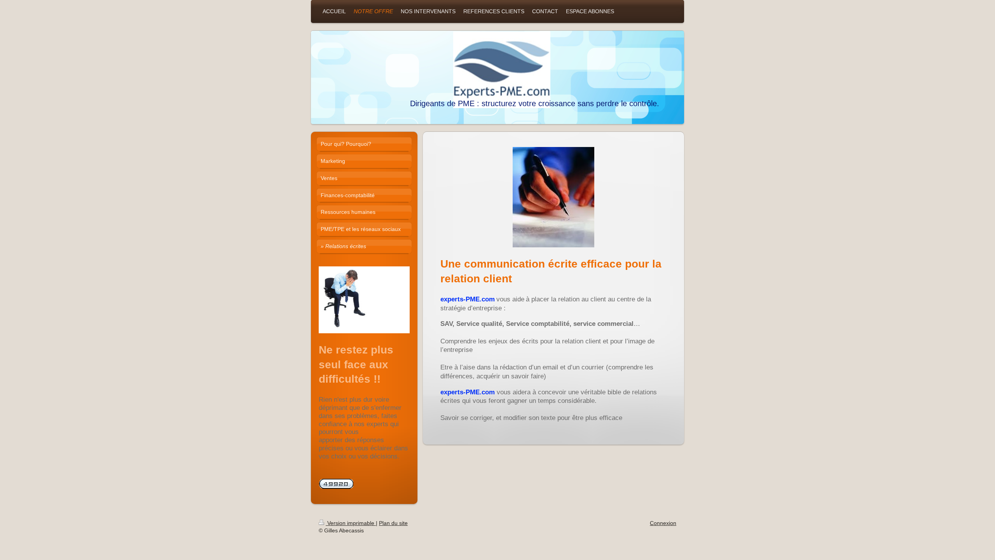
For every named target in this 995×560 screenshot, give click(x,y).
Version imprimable (351, 523)
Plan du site (393, 523)
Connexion (663, 523)
